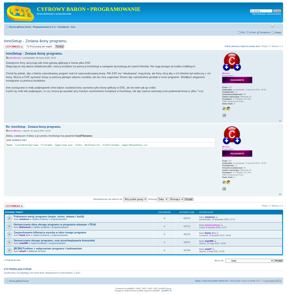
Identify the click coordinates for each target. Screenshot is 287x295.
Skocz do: (219, 260)
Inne (73, 27)
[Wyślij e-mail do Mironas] (224, 115)
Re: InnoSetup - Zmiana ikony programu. (33, 126)
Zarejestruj (265, 32)
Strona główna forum (20, 27)
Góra (280, 121)
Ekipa (197, 281)
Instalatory (63, 27)
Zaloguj (277, 32)
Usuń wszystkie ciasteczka (215, 281)
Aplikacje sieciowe (37, 251)
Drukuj (272, 26)
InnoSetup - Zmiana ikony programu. (36, 41)
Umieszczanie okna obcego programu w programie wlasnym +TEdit (55, 224)
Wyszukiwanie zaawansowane (266, 14)
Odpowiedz (9, 45)
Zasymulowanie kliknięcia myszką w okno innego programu (50, 232)
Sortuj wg (152, 199)
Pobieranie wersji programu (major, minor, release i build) (49, 216)
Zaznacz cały (19, 140)
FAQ (243, 32)
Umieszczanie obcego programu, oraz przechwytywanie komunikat (54, 240)
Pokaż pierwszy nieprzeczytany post (242, 46)
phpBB (130, 288)
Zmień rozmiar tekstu (278, 26)
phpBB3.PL (167, 291)
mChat (252, 32)
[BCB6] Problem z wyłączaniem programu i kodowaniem (48, 248)
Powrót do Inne (13, 260)
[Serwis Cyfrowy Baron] (21, 12)
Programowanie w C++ (44, 27)
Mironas (17, 58)
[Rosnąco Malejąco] (181, 199)
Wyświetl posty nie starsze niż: (108, 199)
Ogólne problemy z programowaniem (49, 219)
